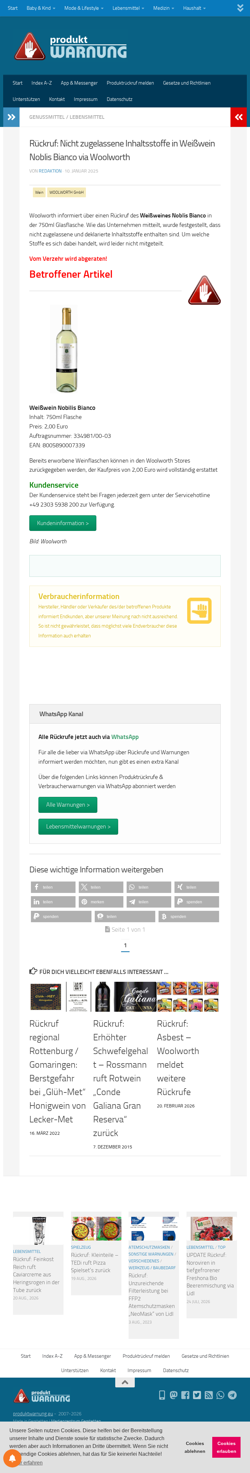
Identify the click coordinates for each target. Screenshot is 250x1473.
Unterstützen (26, 99)
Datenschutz (119, 99)
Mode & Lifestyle (81, 8)
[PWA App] (162, 1395)
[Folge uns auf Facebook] (185, 1395)
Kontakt (57, 99)
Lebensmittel (126, 8)
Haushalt (192, 8)
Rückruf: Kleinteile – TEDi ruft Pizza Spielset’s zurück (94, 1262)
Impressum (86, 99)
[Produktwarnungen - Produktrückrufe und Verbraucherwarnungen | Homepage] (70, 45)
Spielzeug (81, 1247)
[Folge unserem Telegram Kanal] (232, 1395)
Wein (39, 192)
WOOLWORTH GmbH (66, 192)
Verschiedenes (144, 1260)
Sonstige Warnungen (151, 1254)
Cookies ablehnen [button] (195, 1447)
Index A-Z (42, 83)
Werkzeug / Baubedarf (152, 1267)
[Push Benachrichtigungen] (12, 1458)
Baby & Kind (39, 8)
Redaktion (50, 171)
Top (222, 1247)
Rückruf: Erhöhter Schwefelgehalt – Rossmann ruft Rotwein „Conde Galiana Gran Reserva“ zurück (120, 1078)
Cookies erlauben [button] (226, 1447)
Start (13, 8)
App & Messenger (79, 83)
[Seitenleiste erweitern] (11, 117)
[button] (53, 887)
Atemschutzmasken (149, 1247)
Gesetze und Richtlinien (187, 83)
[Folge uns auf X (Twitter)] (197, 1395)
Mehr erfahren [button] (26, 1463)
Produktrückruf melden (130, 83)
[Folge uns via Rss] (209, 1395)
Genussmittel (47, 117)
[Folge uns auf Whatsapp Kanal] (220, 1395)
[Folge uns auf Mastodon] (173, 1395)
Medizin (161, 8)
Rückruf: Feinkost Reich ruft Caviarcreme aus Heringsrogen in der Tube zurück (36, 1274)
